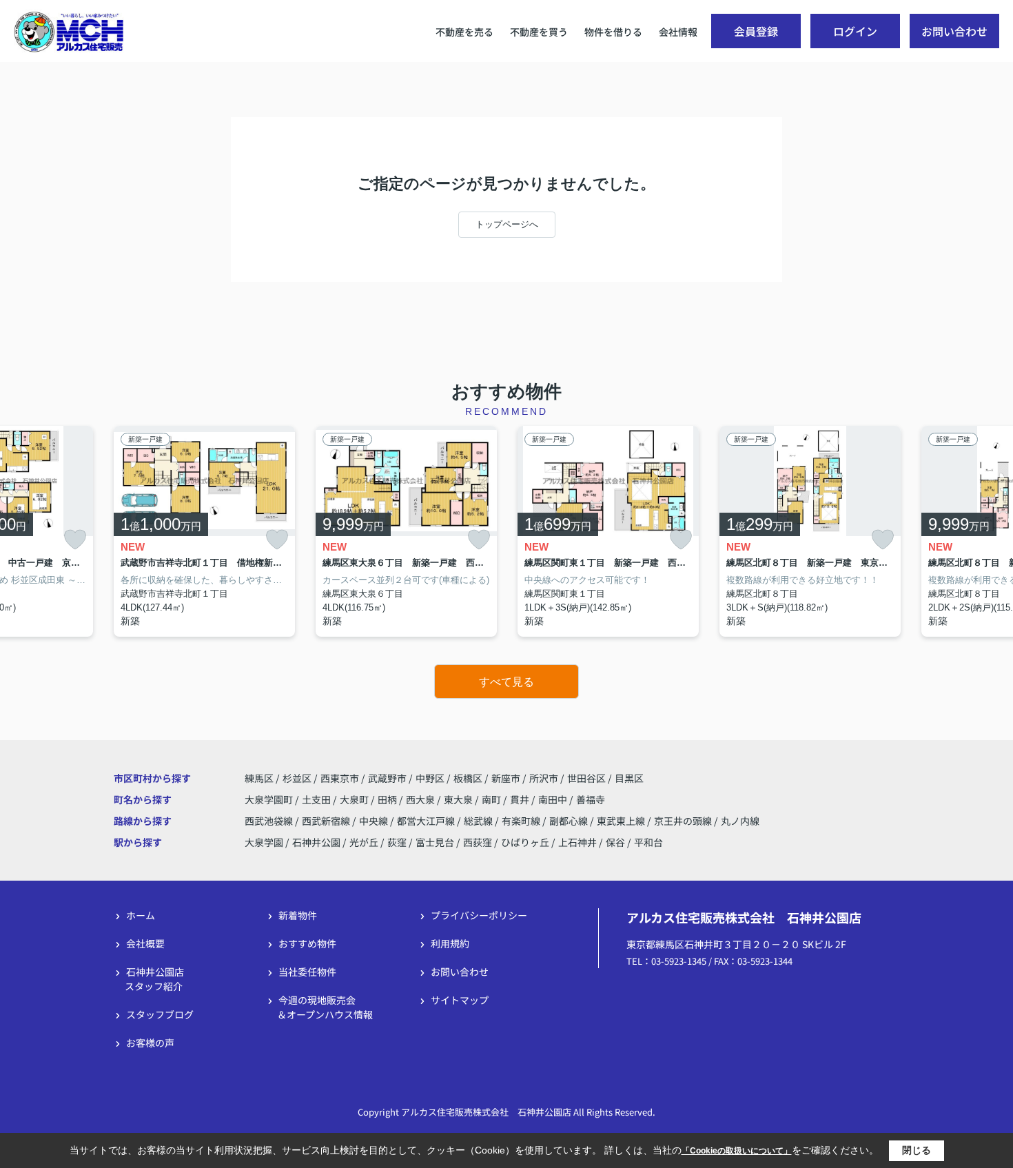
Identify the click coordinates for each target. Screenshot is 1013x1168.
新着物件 (297, 915)
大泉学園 (264, 842)
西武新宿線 (327, 821)
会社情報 (678, 32)
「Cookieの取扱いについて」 (737, 1151)
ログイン (855, 31)
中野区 (430, 778)
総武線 (479, 821)
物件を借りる (613, 32)
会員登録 (756, 31)
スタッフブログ (160, 1014)
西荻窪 (477, 842)
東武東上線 (622, 821)
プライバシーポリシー (479, 915)
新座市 (505, 778)
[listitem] (204, 531)
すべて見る (506, 682)
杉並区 (297, 778)
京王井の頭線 (684, 821)
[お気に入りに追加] (75, 539)
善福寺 (590, 799)
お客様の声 (150, 1042)
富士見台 (435, 842)
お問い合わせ (954, 31)
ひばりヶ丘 (525, 842)
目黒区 (629, 778)
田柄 (388, 799)
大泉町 (355, 799)
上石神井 (577, 842)
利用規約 (450, 943)
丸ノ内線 (740, 821)
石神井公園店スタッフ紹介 (154, 979)
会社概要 (145, 943)
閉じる (916, 1150)
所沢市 (543, 778)
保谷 (615, 842)
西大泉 (421, 799)
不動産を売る (464, 32)
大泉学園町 (270, 799)
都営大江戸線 (427, 821)
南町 (492, 799)
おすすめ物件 (307, 943)
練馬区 (259, 778)
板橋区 (467, 778)
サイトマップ (460, 1000)
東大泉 (459, 799)
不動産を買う (539, 32)
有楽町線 (522, 821)
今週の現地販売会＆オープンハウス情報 (325, 1007)
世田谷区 (586, 778)
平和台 (648, 842)
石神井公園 (316, 842)
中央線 (374, 821)
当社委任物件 (307, 972)
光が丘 (363, 842)
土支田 (317, 799)
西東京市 (339, 778)
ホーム (140, 915)
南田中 (553, 799)
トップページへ (506, 224)
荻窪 (397, 842)
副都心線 (569, 821)
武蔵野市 (387, 778)
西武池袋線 (270, 821)
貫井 (520, 799)
